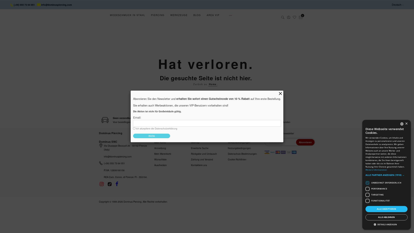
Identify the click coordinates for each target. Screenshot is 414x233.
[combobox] (401, 124)
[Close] (280, 93)
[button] (386, 175)
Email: (137, 117)
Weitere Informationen (376, 169)
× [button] (406, 123)
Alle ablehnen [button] (386, 217)
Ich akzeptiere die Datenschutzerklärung (156, 128)
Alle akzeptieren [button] (386, 209)
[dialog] (386, 175)
